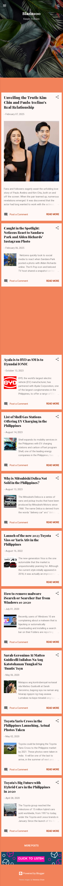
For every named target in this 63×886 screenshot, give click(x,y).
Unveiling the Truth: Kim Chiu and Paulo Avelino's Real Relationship (25, 102)
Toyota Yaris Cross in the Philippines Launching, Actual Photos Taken (27, 725)
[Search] (58, 6)
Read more (52, 214)
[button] (57, 97)
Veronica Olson (38, 880)
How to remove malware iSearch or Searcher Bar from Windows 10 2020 (27, 597)
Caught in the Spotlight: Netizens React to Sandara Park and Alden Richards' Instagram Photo (24, 234)
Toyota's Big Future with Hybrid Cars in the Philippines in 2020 (27, 787)
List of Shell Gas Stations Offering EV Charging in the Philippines (25, 421)
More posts (31, 845)
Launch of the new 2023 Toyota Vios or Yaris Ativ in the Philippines (27, 539)
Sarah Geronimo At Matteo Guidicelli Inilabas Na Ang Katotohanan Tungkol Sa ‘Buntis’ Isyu (24, 661)
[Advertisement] (31, 58)
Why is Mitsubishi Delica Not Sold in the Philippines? (25, 480)
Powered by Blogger (33, 873)
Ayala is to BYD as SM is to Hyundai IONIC (23, 361)
